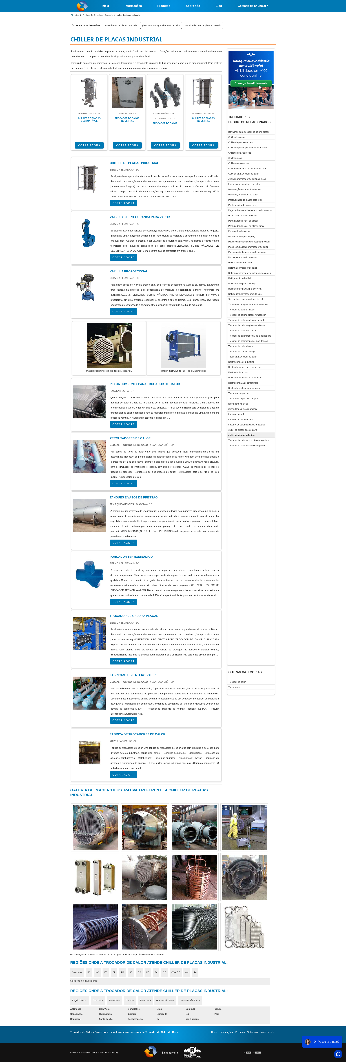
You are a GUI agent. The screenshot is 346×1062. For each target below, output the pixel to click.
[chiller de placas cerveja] (244, 927)
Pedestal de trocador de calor (242, 215)
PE (147, 972)
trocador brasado (236, 414)
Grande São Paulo (165, 1000)
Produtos (163, 5)
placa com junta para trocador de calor (161, 25)
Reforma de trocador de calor (242, 268)
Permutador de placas (239, 231)
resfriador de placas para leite (243, 409)
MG (97, 972)
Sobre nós (193, 5)
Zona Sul (130, 1000)
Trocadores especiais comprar (243, 398)
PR (122, 972)
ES (105, 972)
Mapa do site (267, 1032)
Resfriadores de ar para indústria (244, 388)
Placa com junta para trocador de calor (247, 252)
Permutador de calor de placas (243, 221)
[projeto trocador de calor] (144, 927)
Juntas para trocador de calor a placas (247, 179)
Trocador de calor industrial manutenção (248, 341)
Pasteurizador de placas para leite (245, 200)
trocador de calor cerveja (240, 419)
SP (114, 972)
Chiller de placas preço (239, 153)
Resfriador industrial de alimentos (244, 377)
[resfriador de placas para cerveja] (95, 827)
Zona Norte (97, 1000)
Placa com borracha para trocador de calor (249, 241)
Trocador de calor (237, 682)
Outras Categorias (245, 672)
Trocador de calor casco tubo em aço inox (248, 440)
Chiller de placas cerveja (240, 142)
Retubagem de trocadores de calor (245, 294)
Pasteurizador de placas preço (243, 205)
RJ (88, 972)
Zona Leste (145, 1000)
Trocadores (233, 687)
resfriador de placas (238, 404)
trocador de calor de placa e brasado (203, 25)
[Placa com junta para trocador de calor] (89, 415)
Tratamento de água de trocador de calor (248, 304)
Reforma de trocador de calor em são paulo (249, 273)
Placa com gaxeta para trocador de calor (248, 247)
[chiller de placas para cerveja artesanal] (194, 827)
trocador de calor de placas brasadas (246, 424)
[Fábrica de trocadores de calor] (89, 766)
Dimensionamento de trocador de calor (247, 168)
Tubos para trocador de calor (242, 357)
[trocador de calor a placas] (89, 647)
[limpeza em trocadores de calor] (95, 877)
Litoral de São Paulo (190, 1000)
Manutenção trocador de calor (243, 194)
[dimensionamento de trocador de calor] (144, 877)
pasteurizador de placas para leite (120, 25)
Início (105, 5)
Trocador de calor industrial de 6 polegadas (249, 336)
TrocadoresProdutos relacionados (249, 119)
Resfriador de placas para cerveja (244, 289)
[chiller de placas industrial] (109, 345)
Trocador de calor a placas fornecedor (247, 315)
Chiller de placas (236, 137)
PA (195, 972)
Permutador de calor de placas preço (246, 226)
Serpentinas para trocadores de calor (246, 299)
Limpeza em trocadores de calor (244, 184)
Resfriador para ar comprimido (243, 383)
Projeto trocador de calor (240, 262)
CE (164, 972)
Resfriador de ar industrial (241, 362)
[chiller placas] (244, 827)
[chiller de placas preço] (95, 927)
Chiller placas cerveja (239, 163)
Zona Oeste (114, 1000)
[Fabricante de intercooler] (89, 706)
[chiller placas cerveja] (244, 877)
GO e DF (175, 972)
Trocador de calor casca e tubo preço (246, 445)
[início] (82, 6)
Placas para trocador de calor (242, 257)
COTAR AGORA (89, 145)
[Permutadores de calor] (89, 470)
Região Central (79, 1000)
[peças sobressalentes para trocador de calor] (194, 877)
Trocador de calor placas (240, 346)
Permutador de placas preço (242, 236)
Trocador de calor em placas (242, 330)
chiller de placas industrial (241, 435)
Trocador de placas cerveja (241, 351)
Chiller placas (235, 158)
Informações (133, 5)
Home (214, 1032)
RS (139, 972)
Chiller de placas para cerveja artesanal (247, 147)
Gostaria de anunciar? (253, 5)
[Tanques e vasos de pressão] (89, 529)
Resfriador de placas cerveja (242, 283)
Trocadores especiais (238, 393)
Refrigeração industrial (239, 278)
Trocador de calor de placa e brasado (246, 320)
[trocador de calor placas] (194, 927)
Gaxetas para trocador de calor (243, 174)
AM (186, 972)
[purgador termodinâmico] (89, 588)
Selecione (77, 972)
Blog (219, 5)
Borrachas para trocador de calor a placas (248, 132)
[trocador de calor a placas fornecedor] (144, 827)
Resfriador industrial (238, 372)
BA (156, 972)
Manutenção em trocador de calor (244, 189)
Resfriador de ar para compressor (244, 367)
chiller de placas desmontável (243, 430)
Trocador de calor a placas (241, 309)
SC (130, 972)
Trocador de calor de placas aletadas (246, 325)
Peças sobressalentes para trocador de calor (250, 210)
